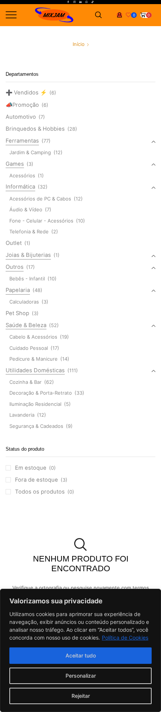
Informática (20, 186)
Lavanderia (21, 415)
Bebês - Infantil (27, 279)
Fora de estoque (41, 479)
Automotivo (21, 117)
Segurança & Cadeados (36, 426)
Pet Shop (17, 313)
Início (79, 44)
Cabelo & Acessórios (33, 337)
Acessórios (22, 175)
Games (15, 164)
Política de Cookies (125, 637)
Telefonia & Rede (29, 231)
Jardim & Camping (30, 152)
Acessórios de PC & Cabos (40, 199)
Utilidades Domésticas (35, 370)
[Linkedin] (80, 2)
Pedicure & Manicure (33, 359)
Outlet (14, 243)
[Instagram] (74, 2)
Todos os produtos (44, 491)
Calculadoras (24, 302)
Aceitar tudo (81, 655)
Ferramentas (22, 140)
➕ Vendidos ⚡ (26, 92)
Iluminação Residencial (35, 404)
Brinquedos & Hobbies (35, 128)
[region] (80, 650)
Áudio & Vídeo (25, 209)
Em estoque (35, 467)
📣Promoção (22, 105)
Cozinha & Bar (25, 382)
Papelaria (18, 290)
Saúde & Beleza (26, 325)
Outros (15, 267)
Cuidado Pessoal (28, 348)
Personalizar (81, 675)
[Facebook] (68, 2)
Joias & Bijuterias (28, 255)
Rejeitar (81, 696)
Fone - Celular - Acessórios (41, 221)
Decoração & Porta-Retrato (40, 393)
